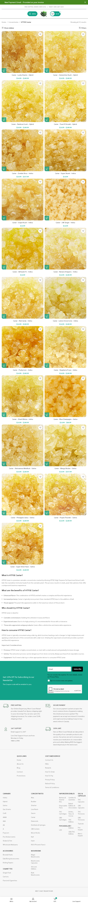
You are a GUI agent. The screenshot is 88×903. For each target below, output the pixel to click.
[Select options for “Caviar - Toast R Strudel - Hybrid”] (47, 119)
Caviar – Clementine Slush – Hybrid (65, 75)
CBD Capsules (81, 807)
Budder (33, 801)
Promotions (21, 776)
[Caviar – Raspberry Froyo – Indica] (65, 347)
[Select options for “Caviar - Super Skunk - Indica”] (47, 169)
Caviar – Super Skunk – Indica (65, 173)
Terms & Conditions (52, 787)
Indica (5, 797)
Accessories (8, 851)
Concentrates (13, 22)
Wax (32, 797)
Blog (18, 768)
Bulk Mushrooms (34, 874)
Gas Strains (7, 809)
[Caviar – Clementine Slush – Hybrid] (65, 52)
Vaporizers (62, 793)
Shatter (34, 805)
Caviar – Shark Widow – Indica (22, 419)
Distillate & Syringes (38, 825)
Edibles (72, 793)
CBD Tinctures (81, 819)
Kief (32, 837)
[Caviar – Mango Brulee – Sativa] (65, 445)
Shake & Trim (7, 841)
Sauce (33, 813)
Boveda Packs (8, 855)
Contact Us (49, 760)
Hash (33, 841)
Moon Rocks (35, 833)
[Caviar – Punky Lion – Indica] (22, 347)
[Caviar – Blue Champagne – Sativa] (65, 396)
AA (4, 825)
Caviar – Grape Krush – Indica (22, 222)
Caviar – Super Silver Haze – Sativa (22, 567)
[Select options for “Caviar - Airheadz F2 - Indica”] (4, 267)
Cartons (6, 876)
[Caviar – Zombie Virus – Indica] (22, 150)
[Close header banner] (85, 2)
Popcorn (6, 833)
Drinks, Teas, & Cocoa (71, 814)
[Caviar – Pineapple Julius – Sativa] (22, 494)
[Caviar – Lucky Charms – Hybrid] (22, 52)
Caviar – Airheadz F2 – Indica (23, 272)
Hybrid (5, 801)
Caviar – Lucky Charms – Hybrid (22, 75)
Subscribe (77, 669)
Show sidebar (9, 28)
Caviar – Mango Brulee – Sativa (65, 468)
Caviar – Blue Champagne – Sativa (65, 419)
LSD (60, 830)
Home (4, 22)
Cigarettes (7, 869)
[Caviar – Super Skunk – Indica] (65, 150)
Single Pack (7, 873)
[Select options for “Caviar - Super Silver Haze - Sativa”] (4, 562)
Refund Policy (50, 783)
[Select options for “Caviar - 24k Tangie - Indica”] (47, 218)
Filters (83, 28)
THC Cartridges (62, 813)
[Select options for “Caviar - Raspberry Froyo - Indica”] (47, 365)
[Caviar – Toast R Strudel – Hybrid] (65, 101)
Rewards (48, 768)
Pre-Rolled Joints (9, 837)
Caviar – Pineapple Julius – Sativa (22, 517)
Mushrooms (34, 851)
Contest (20, 772)
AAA (4, 821)
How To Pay (49, 776)
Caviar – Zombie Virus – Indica (22, 173)
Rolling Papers (8, 862)
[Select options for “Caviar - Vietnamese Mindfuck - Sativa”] (4, 464)
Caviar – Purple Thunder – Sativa (65, 517)
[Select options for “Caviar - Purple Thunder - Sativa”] (47, 513)
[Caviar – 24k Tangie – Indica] (65, 199)
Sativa (5, 805)
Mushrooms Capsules (34, 862)
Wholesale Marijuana (10, 844)
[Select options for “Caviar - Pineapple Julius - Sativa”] (4, 513)
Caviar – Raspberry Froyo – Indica (65, 370)
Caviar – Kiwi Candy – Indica (22, 321)
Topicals (81, 824)
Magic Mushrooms (34, 856)
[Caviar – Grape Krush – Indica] (22, 199)
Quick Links (21, 756)
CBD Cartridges (62, 819)
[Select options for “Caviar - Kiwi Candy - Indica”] (4, 316)
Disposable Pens (62, 807)
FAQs (47, 764)
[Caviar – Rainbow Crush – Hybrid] (22, 101)
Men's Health (80, 834)
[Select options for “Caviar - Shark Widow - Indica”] (4, 414)
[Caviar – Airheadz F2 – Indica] (22, 248)
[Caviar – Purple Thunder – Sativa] (65, 494)
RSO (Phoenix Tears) (38, 844)
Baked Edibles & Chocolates (72, 805)
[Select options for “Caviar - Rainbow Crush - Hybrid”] (4, 119)
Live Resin (34, 809)
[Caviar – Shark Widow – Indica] (22, 396)
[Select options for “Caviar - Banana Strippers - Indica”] (47, 267)
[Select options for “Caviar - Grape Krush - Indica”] (4, 218)
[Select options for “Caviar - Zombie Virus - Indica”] (4, 169)
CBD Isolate (35, 829)
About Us (20, 764)
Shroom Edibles (34, 868)
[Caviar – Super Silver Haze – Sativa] (22, 544)
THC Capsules (81, 801)
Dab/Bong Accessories (11, 858)
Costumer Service (52, 756)
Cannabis (7, 793)
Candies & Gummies (72, 798)
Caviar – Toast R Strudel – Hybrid (65, 124)
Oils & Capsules (81, 794)
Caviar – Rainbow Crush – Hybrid (22, 124)
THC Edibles (71, 821)
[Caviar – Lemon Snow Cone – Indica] (65, 298)
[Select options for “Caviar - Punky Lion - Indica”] (4, 365)
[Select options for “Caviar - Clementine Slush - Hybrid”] (47, 70)
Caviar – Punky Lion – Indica (22, 370)
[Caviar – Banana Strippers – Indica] (65, 248)
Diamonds (34, 821)
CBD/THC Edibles (72, 833)
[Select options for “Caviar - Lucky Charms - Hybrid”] (4, 70)
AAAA (5, 817)
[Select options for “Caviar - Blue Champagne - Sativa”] (47, 414)
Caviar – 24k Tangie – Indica (65, 222)
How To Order (50, 772)
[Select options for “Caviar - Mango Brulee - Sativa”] (47, 464)
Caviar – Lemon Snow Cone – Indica (65, 321)
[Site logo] (44, 13)
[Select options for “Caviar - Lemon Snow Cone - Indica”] (47, 316)
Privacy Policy (50, 779)
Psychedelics (62, 826)
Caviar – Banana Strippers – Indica (65, 272)
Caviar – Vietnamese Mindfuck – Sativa (22, 468)
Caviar (33, 817)
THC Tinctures (81, 813)
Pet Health (80, 829)
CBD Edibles (71, 827)
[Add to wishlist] (40, 34)
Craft (4, 813)
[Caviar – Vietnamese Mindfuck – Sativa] (22, 445)
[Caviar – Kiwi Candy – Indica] (22, 298)
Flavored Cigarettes (10, 880)
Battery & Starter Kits (62, 799)
